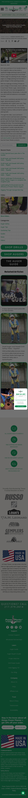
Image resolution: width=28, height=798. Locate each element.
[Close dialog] (26, 389)
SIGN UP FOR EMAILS (21, 406)
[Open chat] (23, 793)
